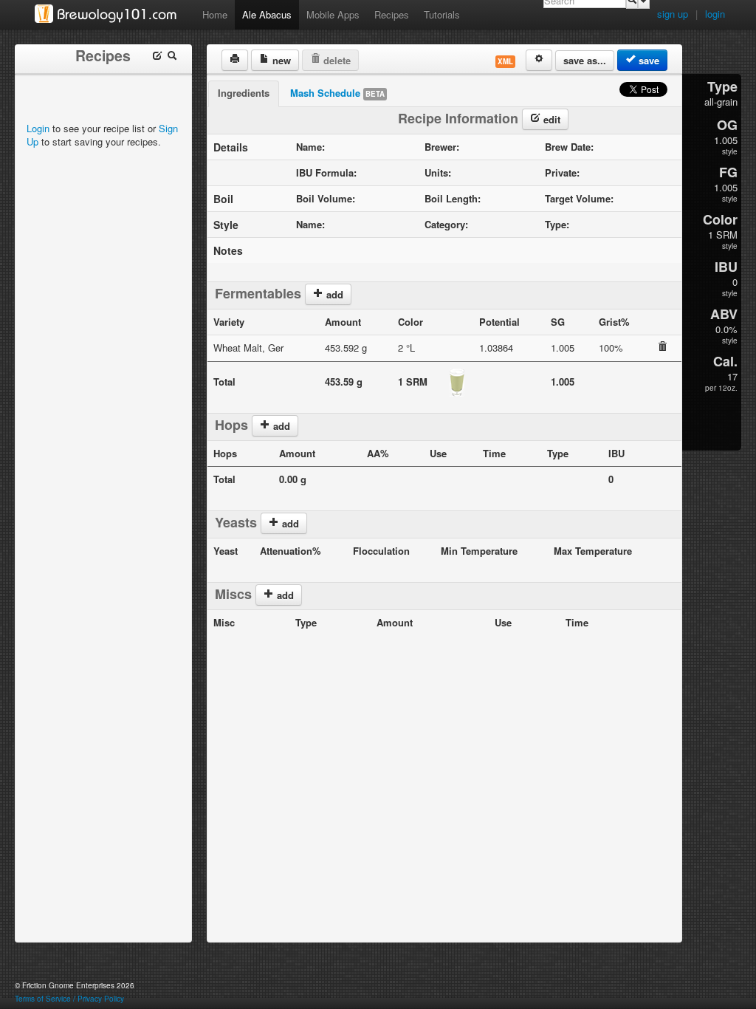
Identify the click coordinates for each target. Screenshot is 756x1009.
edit (550, 119)
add (333, 294)
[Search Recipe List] (172, 57)
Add (284, 595)
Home (214, 14)
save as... (584, 60)
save (647, 60)
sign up (672, 14)
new (280, 60)
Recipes (391, 14)
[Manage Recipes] (157, 57)
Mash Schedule (337, 93)
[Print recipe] (234, 60)
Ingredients (243, 93)
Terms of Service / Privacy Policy (69, 998)
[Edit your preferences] (539, 60)
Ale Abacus (267, 14)
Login (38, 128)
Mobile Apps (333, 14)
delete (335, 60)
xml (505, 61)
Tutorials (442, 14)
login (715, 14)
